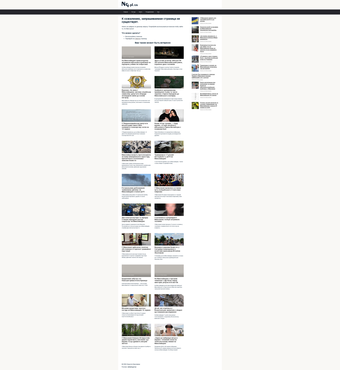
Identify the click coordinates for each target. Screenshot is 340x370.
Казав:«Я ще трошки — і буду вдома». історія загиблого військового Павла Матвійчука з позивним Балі (168, 126)
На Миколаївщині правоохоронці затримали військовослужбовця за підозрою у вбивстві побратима (136, 62)
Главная (126, 12)
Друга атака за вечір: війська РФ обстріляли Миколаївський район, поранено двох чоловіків (168, 62)
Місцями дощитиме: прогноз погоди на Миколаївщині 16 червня (136, 309)
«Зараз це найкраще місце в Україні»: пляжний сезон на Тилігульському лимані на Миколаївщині (166, 340)
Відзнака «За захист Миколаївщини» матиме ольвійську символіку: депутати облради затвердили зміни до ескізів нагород (136, 94)
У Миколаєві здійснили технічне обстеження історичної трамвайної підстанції (136, 249)
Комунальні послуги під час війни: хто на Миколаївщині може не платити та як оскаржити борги (208, 48)
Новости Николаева (205, 23)
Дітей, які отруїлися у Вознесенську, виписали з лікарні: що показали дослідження (168, 310)
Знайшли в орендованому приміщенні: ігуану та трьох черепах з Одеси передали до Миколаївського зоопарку (167, 93)
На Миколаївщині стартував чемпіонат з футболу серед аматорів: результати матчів (166, 280)
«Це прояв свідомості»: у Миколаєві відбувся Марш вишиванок (208, 37)
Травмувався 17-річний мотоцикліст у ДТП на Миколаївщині (164, 157)
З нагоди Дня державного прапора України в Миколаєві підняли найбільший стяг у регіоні (203, 76)
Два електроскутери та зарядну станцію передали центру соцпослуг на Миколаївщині (135, 219)
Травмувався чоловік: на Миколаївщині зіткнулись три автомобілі (208, 67)
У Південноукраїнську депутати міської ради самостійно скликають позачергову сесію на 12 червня (135, 126)
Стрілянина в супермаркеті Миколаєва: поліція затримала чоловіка (167, 219)
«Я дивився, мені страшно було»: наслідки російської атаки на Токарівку (209, 58)
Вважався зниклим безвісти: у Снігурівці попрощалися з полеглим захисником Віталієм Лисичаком (167, 250)
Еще (158, 12)
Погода (133, 12)
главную (138, 38)
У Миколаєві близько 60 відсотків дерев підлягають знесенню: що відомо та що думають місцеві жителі (136, 340)
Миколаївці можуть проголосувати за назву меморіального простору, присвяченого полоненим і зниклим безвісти (136, 157)
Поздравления (150, 12)
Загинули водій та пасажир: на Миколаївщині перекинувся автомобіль (209, 28)
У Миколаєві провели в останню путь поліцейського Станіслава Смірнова (168, 190)
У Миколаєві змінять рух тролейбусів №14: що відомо (208, 19)
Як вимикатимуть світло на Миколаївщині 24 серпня (209, 94)
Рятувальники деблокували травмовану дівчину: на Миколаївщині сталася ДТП (133, 190)
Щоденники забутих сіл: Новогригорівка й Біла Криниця (134, 280)
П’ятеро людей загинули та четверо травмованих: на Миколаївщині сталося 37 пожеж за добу (209, 105)
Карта (140, 12)
